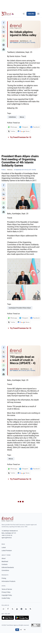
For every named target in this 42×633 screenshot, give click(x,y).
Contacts (4, 564)
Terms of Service (7, 589)
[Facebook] (8, 609)
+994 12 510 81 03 (7, 535)
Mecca (22, 117)
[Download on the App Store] (8, 618)
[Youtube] (17, 609)
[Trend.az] (8, 14)
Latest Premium (7, 550)
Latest (4, 547)
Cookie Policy (6, 598)
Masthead (5, 561)
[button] (4, 23)
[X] (12, 609)
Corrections (5, 570)
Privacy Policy (6, 592)
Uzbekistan (12, 117)
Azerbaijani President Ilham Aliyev (20, 308)
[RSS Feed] (30, 609)
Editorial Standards (8, 567)
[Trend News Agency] (7, 518)
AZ (21, 629)
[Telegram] (21, 609)
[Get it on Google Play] (22, 618)
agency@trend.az (7, 537)
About (4, 558)
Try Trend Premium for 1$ (20, 137)
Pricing (4, 578)
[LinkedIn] (26, 609)
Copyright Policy (7, 595)
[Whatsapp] (3, 609)
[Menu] (38, 14)
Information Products (8, 581)
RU (25, 629)
